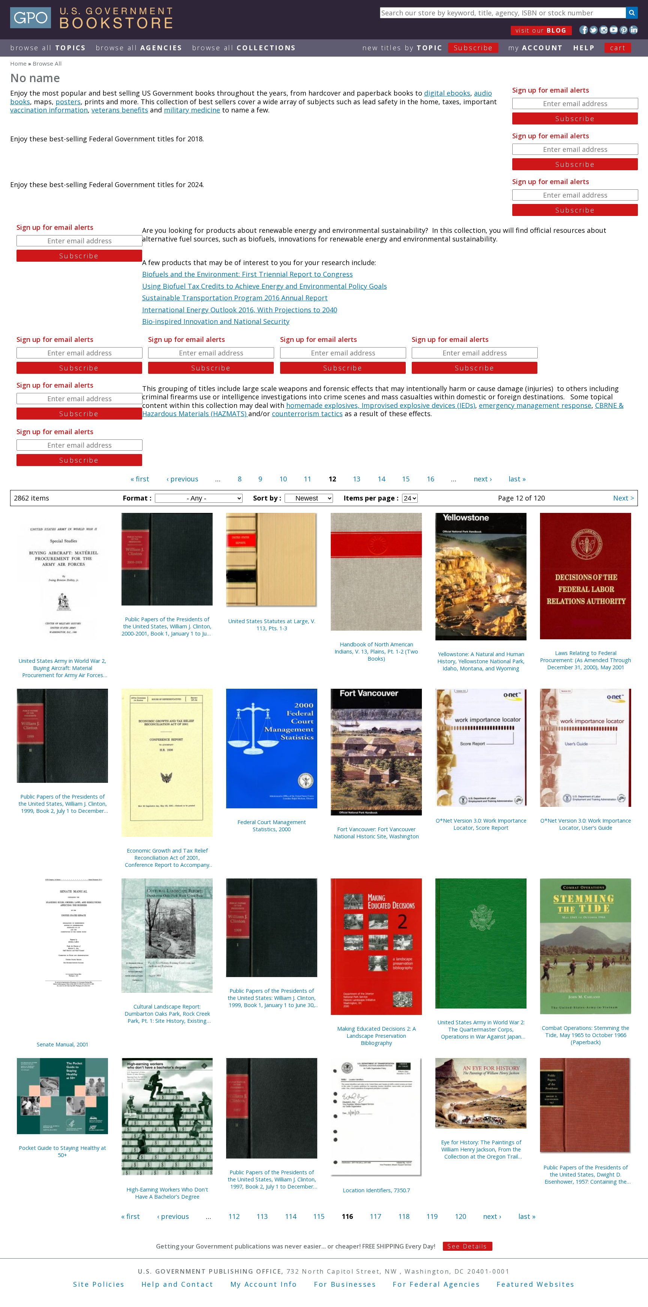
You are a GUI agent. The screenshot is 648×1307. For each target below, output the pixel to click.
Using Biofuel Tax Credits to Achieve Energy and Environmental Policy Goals (264, 286)
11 (307, 478)
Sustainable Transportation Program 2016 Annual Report (235, 297)
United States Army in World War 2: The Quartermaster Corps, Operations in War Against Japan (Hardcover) (481, 1029)
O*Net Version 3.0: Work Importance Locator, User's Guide (585, 824)
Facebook (583, 29)
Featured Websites (535, 1284)
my (535, 47)
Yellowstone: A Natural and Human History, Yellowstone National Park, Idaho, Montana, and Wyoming (481, 661)
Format (136, 497)
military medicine (192, 109)
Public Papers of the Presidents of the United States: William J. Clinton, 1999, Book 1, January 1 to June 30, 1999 (272, 998)
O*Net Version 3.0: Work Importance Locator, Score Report (481, 824)
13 (356, 478)
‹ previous (182, 478)
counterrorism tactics (307, 413)
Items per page (370, 497)
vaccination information (49, 109)
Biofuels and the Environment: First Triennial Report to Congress (247, 274)
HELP (584, 47)
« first (139, 478)
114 (290, 1216)
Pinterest (624, 29)
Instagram (603, 29)
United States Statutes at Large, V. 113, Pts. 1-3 (271, 625)
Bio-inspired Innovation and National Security (216, 321)
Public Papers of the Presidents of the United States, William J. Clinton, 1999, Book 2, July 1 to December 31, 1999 (62, 803)
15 (406, 478)
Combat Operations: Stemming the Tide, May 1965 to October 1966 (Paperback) (585, 1035)
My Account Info (264, 1284)
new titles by (427, 47)
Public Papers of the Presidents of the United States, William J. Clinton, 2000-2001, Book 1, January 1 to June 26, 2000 (167, 626)
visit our (541, 30)
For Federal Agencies (436, 1284)
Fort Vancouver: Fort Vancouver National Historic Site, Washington (376, 833)
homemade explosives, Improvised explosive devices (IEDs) (380, 405)
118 (404, 1216)
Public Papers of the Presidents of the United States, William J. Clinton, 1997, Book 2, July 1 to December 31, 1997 (272, 1179)
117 (375, 1216)
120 (460, 1216)
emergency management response (535, 405)
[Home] (94, 25)
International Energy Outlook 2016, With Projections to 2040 (239, 309)
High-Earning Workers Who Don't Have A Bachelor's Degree (167, 1193)
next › (483, 478)
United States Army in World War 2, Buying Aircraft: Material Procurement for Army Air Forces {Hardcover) (62, 668)
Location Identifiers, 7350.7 (376, 1190)
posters (68, 101)
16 (430, 478)
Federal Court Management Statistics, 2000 (271, 825)
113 (262, 1216)
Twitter (594, 29)
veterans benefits (120, 109)
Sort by (266, 497)
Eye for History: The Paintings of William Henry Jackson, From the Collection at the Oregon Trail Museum (481, 1149)
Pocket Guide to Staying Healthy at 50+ (62, 1151)
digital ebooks (447, 92)
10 (283, 478)
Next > (623, 497)
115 (318, 1216)
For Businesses (345, 1284)
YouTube (613, 29)
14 (381, 478)
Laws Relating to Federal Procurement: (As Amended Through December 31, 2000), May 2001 (585, 660)
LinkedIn (633, 29)
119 (432, 1216)
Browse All (48, 47)
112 (234, 1216)
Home (18, 63)
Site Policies (99, 1284)
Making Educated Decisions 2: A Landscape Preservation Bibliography (376, 1035)
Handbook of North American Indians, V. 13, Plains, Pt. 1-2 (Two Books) (376, 651)
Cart (618, 47)
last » (517, 478)
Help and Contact (177, 1284)
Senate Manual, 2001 (62, 1044)
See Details (467, 1246)
